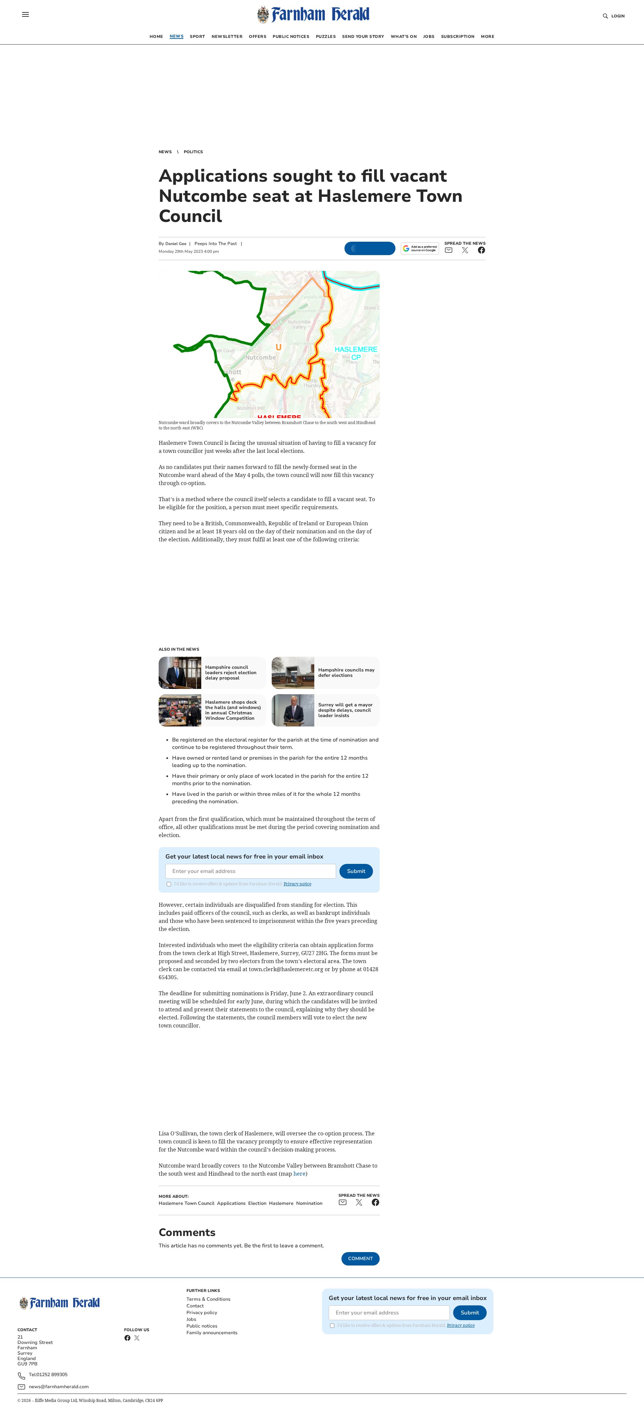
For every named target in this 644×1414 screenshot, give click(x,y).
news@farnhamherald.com (59, 1386)
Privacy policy (201, 1312)
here (299, 1173)
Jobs (191, 1319)
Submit (356, 871)
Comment (360, 1258)
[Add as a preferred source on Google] (420, 248)
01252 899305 (52, 1375)
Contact (195, 1306)
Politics (193, 152)
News (165, 152)
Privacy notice (297, 883)
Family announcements (211, 1333)
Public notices (201, 1326)
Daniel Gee (175, 243)
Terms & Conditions (208, 1299)
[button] (25, 14)
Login (618, 16)
